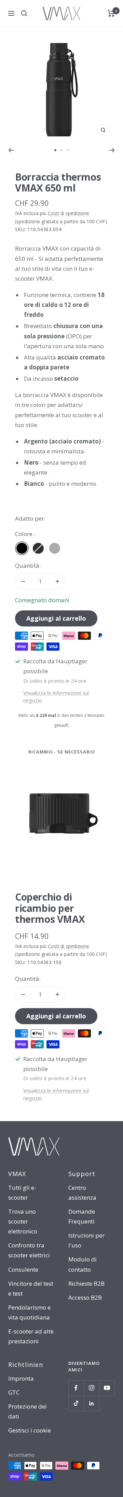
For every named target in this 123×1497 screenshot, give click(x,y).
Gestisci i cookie (29, 1430)
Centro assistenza (82, 1192)
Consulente (23, 1269)
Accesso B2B (85, 1297)
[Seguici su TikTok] (76, 1403)
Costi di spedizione (68, 213)
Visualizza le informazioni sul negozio (56, 696)
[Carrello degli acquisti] (111, 13)
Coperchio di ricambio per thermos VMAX (50, 908)
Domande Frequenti (81, 1216)
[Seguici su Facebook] (76, 1388)
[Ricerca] (24, 13)
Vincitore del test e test (30, 1288)
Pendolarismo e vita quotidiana (29, 1312)
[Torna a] (11, 150)
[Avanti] (112, 150)
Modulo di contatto (82, 1264)
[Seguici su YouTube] (106, 1388)
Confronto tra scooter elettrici (29, 1250)
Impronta (21, 1378)
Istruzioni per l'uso (86, 1240)
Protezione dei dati (27, 1411)
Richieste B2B (86, 1283)
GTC (13, 1392)
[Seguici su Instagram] (91, 1388)
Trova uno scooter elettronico (22, 1221)
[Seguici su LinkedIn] (91, 1403)
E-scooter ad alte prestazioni (31, 1336)
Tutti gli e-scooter (22, 1192)
